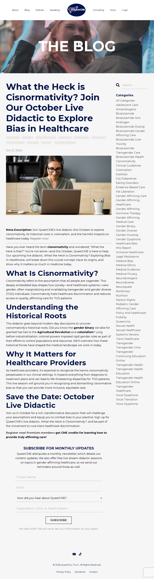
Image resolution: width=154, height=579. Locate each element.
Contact (93, 572)
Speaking (55, 10)
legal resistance (127, 256)
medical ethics (126, 265)
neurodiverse (125, 282)
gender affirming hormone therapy (128, 211)
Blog (27, 10)
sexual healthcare (128, 330)
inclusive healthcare (15, 143)
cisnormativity (13, 138)
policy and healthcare (131, 313)
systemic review (127, 334)
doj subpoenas (126, 178)
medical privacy (126, 274)
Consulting (98, 10)
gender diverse (126, 230)
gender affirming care (45, 138)
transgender (124, 343)
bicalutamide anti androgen (128, 120)
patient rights (125, 300)
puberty (121, 317)
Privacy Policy (63, 572)
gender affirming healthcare (128, 202)
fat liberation (125, 191)
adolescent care (127, 105)
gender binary (65, 138)
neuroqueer (124, 287)
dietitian (122, 174)
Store (113, 10)
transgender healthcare (64, 143)
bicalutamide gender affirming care (130, 133)
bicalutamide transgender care (128, 150)
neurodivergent (126, 278)
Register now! (39, 238)
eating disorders (127, 183)
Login (125, 10)
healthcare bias (98, 138)
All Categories (125, 100)
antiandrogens (126, 109)
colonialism (28, 138)
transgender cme (128, 347)
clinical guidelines (128, 165)
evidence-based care (130, 187)
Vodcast (39, 10)
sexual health (125, 325)
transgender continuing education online (131, 356)
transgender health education (129, 371)
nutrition (122, 295)
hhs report (123, 248)
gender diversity (81, 138)
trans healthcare (127, 339)
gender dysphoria (128, 239)
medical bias (33, 143)
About (15, 10)
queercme (46, 143)
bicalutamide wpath (130, 157)
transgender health (129, 365)
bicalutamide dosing (130, 126)
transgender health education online (129, 380)
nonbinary (123, 291)
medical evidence (128, 269)
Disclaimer (80, 572)
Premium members (41, 432)
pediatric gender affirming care (127, 306)
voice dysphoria (127, 404)
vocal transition (127, 399)
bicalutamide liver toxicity (128, 142)
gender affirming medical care (128, 220)
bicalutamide (125, 113)
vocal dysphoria (127, 395)
